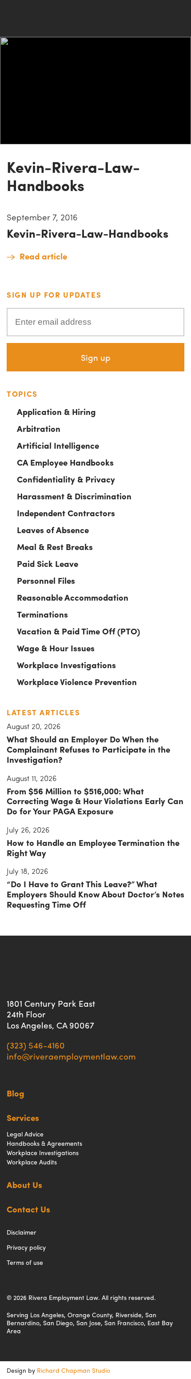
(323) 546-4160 (36, 1045)
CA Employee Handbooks (65, 462)
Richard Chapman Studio (73, 1370)
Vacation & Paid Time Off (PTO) (78, 631)
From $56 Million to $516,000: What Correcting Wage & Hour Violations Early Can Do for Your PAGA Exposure (95, 801)
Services (23, 1117)
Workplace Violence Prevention (77, 681)
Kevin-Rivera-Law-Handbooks (87, 232)
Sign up (96, 357)
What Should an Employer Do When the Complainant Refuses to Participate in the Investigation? (88, 749)
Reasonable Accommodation (72, 597)
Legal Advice (25, 1133)
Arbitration (38, 428)
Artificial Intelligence (58, 445)
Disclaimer (21, 1232)
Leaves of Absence (53, 529)
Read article (43, 256)
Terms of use (25, 1262)
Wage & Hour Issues (56, 648)
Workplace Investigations (66, 664)
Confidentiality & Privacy (66, 479)
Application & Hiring (56, 411)
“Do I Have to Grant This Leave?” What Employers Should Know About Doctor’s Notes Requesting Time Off (95, 893)
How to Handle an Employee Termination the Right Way (93, 847)
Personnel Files (46, 580)
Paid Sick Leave (47, 563)
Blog (15, 1093)
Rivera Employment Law (38, 18)
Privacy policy (26, 1247)
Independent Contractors (66, 512)
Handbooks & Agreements (44, 1143)
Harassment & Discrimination (74, 496)
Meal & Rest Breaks (55, 546)
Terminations (42, 614)
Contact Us (28, 1209)
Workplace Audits (32, 1161)
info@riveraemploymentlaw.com (71, 1056)
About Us (24, 1184)
